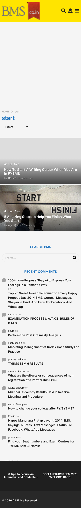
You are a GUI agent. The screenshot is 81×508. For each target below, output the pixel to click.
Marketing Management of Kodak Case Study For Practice (43, 349)
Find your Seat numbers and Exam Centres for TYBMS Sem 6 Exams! (41, 443)
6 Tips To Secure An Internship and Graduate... (21, 475)
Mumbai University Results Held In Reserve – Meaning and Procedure (40, 394)
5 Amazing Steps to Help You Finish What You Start (37, 219)
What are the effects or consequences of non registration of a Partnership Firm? (40, 378)
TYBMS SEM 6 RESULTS (25, 363)
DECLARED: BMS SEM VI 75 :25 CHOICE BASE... (60, 475)
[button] (63, 11)
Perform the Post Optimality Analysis (34, 335)
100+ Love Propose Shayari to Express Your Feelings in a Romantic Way (39, 282)
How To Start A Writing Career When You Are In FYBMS (40, 172)
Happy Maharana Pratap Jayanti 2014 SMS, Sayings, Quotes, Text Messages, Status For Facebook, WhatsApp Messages (40, 425)
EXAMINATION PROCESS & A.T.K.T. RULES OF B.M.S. (41, 321)
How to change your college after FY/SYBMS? (41, 408)
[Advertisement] (40, 67)
